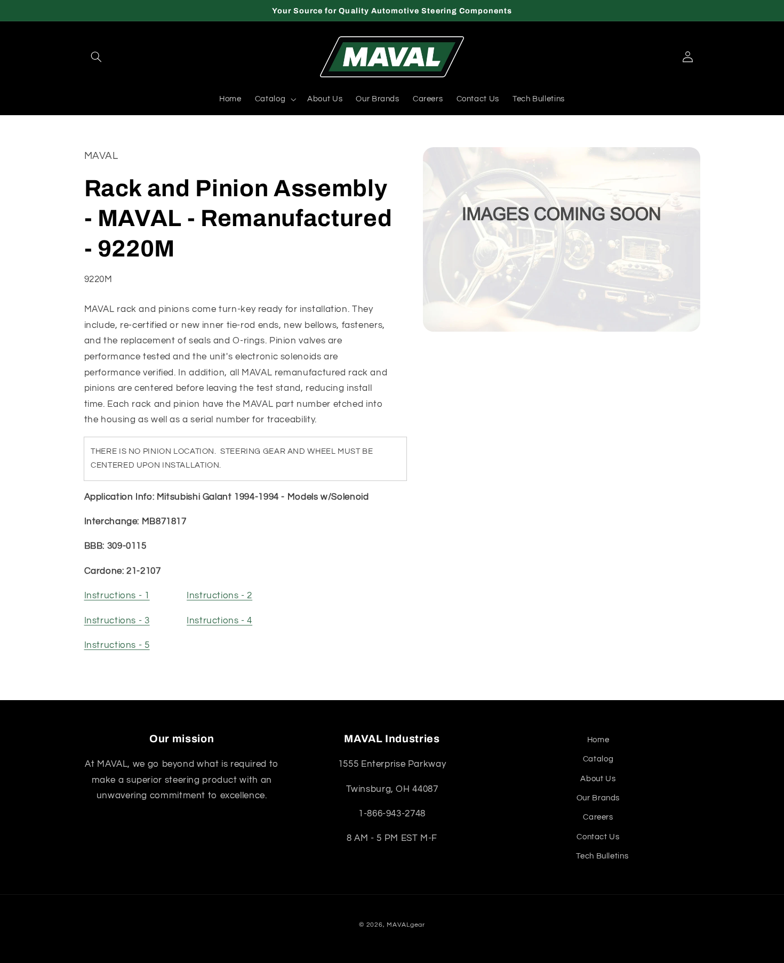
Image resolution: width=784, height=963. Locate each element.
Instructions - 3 (117, 620)
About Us (597, 779)
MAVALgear (406, 925)
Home (598, 740)
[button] (96, 57)
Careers (598, 817)
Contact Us (598, 837)
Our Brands (598, 798)
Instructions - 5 (117, 646)
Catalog (598, 759)
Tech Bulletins (602, 856)
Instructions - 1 (117, 596)
